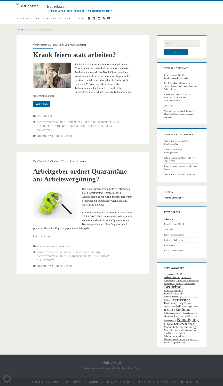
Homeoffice (186, 316)
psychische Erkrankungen (186, 330)
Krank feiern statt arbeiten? (74, 54)
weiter (47, 236)
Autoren (64, 18)
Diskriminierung (173, 303)
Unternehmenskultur (173, 339)
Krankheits (78, 126)
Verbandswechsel (188, 174)
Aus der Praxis (44, 18)
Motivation (169, 330)
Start (20, 30)
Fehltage (196, 306)
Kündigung (188, 319)
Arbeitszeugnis (193, 281)
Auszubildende (169, 284)
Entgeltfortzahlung (51, 122)
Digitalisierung (181, 299)
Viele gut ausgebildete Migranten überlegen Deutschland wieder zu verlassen (179, 114)
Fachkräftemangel (184, 306)
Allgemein (168, 219)
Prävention (44, 130)
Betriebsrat (174, 286)
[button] (7, 379)
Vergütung (194, 339)
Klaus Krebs (169, 166)
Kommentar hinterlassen (54, 136)
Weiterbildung (169, 342)
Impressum (189, 382)
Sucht (184, 336)
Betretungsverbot (77, 252)
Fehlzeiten (75, 122)
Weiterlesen (43, 104)
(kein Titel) (169, 105)
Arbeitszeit (181, 280)
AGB (176, 274)
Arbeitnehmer (172, 277)
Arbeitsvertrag (169, 281)
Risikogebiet (45, 260)
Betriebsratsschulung (173, 290)
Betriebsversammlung (189, 297)
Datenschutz (168, 382)
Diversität (187, 303)
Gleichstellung (171, 316)
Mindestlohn (169, 327)
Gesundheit (44, 116)
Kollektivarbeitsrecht (173, 240)
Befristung (180, 283)
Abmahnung (169, 274)
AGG (182, 273)
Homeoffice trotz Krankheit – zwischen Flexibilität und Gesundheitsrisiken (177, 97)
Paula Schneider (77, 44)
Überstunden (180, 342)
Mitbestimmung (186, 327)
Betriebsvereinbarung (172, 297)
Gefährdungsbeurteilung (101, 122)
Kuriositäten (169, 245)
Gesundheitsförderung (52, 126)
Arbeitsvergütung (49, 252)
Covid (96, 252)
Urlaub (186, 339)
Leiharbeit (169, 324)
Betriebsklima (189, 283)
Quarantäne (102, 256)
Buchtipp (167, 300)
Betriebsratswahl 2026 (174, 224)
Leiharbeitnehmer (184, 323)
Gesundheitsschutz (190, 313)
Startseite (24, 18)
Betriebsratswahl (173, 293)
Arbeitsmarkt (186, 277)
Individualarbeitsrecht (174, 235)
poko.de (78, 18)
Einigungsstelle (169, 306)
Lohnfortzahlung (100, 126)
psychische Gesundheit (174, 333)
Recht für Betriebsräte (53, 246)
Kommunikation (170, 320)
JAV (195, 316)
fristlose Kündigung (177, 309)
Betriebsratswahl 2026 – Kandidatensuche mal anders (176, 76)
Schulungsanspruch (172, 336)
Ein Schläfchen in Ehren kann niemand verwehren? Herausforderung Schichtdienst (181, 86)
